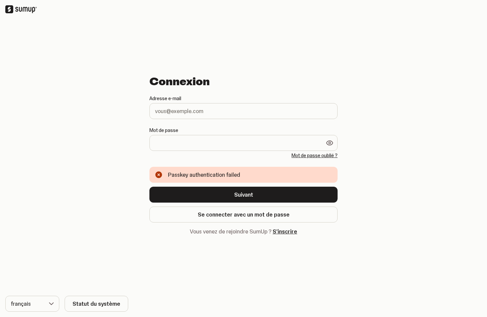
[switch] (329, 143)
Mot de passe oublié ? (315, 155)
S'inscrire (285, 231)
